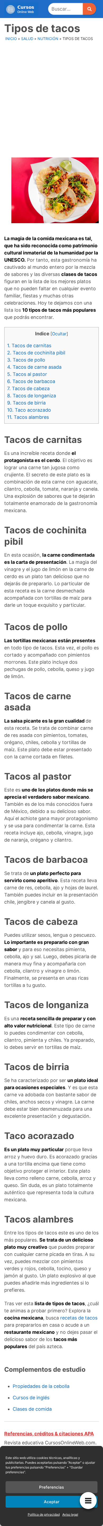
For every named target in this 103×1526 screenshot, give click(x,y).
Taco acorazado (29, 410)
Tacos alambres (28, 417)
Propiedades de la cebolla (41, 1386)
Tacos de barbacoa (31, 381)
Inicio (11, 38)
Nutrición (48, 38)
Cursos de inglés (31, 1397)
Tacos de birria (26, 403)
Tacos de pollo (26, 360)
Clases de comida (32, 1409)
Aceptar (51, 1501)
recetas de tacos (78, 1318)
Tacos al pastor (27, 374)
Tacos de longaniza (31, 395)
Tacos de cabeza (28, 388)
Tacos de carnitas (29, 345)
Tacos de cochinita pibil (36, 352)
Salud (27, 38)
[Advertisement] (51, 97)
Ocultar (59, 333)
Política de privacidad (44, 1514)
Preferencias (51, 1487)
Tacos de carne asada (34, 367)
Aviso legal (70, 1514)
